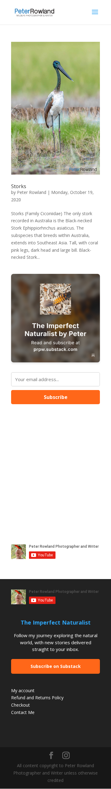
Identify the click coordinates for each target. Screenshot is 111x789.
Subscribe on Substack (56, 666)
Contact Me (23, 712)
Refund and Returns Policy (37, 697)
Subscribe (56, 397)
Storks (18, 186)
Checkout (20, 705)
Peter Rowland (31, 192)
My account (23, 690)
